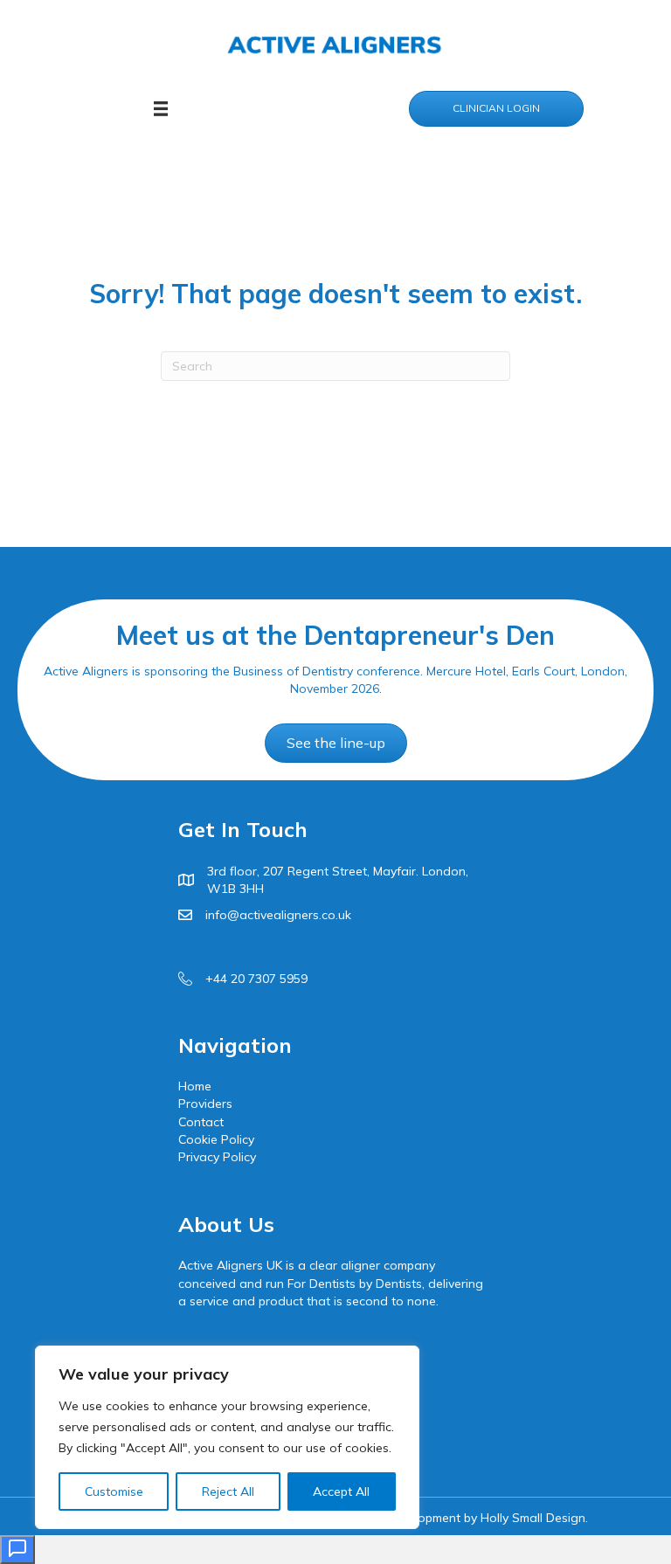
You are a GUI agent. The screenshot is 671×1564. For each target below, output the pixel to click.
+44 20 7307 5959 (256, 978)
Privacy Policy (217, 1157)
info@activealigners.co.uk (278, 915)
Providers (205, 1103)
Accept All (341, 1491)
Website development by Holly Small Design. (462, 1518)
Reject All (228, 1491)
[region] (227, 1437)
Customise (114, 1491)
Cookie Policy (216, 1139)
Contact (201, 1122)
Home (194, 1086)
